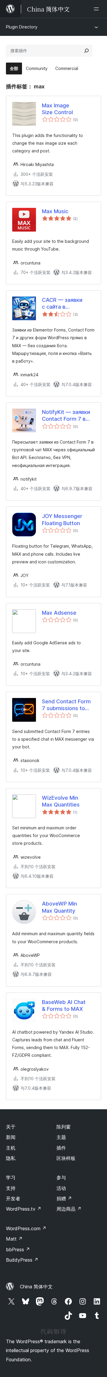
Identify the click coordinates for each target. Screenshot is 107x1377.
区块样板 (65, 1158)
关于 (10, 1127)
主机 (10, 1148)
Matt (14, 1239)
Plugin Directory (21, 26)
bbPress (18, 1249)
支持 (10, 1188)
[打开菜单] (97, 9)
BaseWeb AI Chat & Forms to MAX (64, 1005)
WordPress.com (26, 1228)
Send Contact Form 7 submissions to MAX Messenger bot (68, 705)
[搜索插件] (86, 51)
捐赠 (64, 1198)
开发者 (13, 1198)
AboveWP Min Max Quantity (59, 907)
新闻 (10, 1137)
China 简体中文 (36, 1287)
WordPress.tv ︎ (23, 1209)
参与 (61, 1177)
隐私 (10, 1158)
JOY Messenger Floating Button (62, 519)
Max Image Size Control (57, 108)
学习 (10, 1177)
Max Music (55, 211)
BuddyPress (22, 1260)
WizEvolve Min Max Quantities (61, 801)
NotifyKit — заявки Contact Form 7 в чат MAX (66, 416)
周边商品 (68, 1209)
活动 (61, 1188)
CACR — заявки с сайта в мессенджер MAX (66, 303)
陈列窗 (63, 1127)
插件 (61, 1148)
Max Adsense (59, 613)
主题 (61, 1137)
